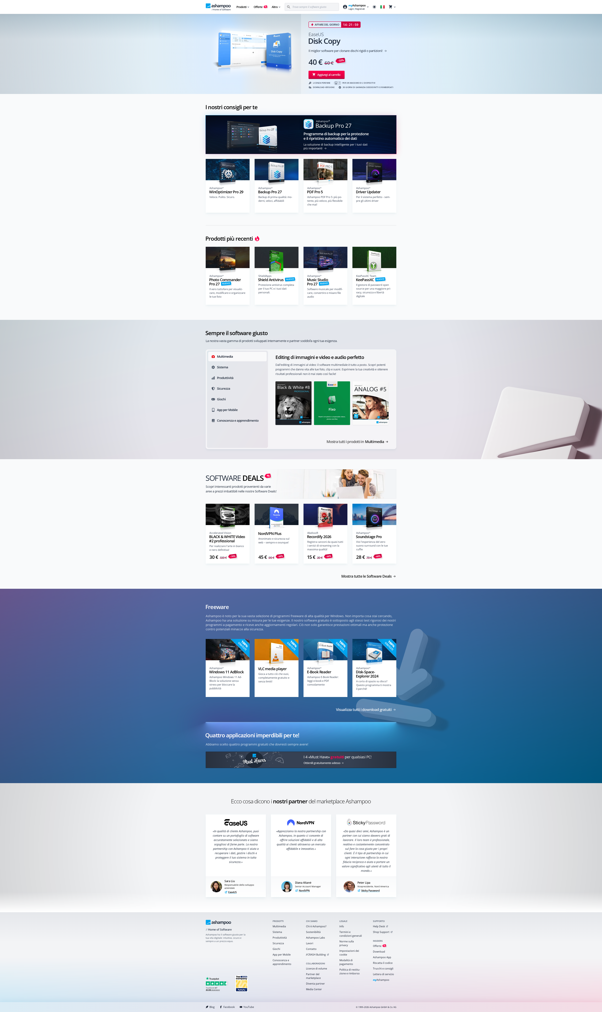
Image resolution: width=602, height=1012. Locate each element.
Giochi (276, 949)
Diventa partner (315, 983)
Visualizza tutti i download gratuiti (364, 709)
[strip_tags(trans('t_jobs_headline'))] (241, 983)
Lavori (309, 943)
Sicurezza (278, 943)
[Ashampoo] (218, 922)
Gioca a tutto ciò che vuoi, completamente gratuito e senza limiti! (273, 677)
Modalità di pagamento (346, 962)
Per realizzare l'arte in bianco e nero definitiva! (226, 548)
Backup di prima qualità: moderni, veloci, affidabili (275, 199)
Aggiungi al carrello (328, 75)
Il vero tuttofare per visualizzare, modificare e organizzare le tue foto (227, 292)
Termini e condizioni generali (350, 933)
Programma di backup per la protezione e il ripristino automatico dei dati (336, 136)
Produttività (280, 937)
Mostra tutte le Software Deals (366, 576)
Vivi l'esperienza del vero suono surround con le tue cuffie (372, 545)
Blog (212, 1007)
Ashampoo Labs (315, 937)
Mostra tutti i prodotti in (355, 441)
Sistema (277, 932)
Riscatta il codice (383, 963)
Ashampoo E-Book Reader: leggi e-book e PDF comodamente (323, 680)
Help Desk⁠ (379, 926)
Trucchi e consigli (383, 968)
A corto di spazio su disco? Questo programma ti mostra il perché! (373, 685)
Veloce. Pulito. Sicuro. (222, 197)
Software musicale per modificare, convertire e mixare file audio (325, 292)
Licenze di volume (316, 968)
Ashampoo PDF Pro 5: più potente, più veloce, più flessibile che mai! (325, 200)
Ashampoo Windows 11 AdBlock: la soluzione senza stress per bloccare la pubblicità (225, 682)
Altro (275, 7)
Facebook (229, 1007)
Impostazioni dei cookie (349, 952)
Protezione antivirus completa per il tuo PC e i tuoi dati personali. (276, 288)
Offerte (260, 7)
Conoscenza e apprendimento (282, 962)
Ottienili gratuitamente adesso (322, 763)
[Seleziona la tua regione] (382, 7)
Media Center (314, 989)
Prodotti (241, 7)
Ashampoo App (382, 957)
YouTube (248, 1007)
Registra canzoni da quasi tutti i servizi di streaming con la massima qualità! (325, 545)
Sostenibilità (313, 932)
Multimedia (279, 926)
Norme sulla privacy (346, 943)
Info (341, 926)
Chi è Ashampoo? (316, 926)
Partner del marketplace (313, 976)
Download (379, 951)
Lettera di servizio (383, 974)
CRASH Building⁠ (316, 954)
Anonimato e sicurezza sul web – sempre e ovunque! (273, 540)
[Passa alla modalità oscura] (374, 7)
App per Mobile (282, 954)
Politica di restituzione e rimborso (349, 971)
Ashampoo (381, 980)
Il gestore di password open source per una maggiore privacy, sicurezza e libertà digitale (373, 290)
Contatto (311, 949)
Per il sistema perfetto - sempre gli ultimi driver (373, 199)
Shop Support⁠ (381, 932)
